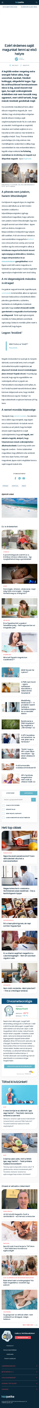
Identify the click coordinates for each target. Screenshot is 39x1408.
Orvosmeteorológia (10, 7)
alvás (5, 586)
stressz (5, 486)
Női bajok (6, 620)
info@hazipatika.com (7, 1402)
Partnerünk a (21, 1074)
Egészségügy (7, 1211)
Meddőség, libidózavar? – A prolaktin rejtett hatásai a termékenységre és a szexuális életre (28, 707)
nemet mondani (20, 416)
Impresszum (10, 1346)
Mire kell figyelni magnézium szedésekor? (15, 658)
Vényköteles (10, 809)
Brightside (27, 159)
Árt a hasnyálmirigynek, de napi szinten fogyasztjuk (17, 924)
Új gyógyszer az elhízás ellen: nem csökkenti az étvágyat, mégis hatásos (18, 1317)
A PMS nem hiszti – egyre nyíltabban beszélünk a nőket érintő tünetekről (28, 687)
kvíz (4, 1107)
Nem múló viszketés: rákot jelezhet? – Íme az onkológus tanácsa (19, 989)
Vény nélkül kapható (14, 813)
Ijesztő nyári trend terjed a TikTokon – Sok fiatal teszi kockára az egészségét (19, 1248)
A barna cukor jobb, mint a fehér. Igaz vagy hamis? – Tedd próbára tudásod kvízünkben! (17, 1161)
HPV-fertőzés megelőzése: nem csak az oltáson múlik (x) (28, 778)
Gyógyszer (10, 793)
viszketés (7, 985)
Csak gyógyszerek (13, 805)
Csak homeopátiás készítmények (18, 817)
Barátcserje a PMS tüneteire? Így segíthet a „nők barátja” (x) (28, 724)
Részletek (13, 348)
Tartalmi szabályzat (10, 1358)
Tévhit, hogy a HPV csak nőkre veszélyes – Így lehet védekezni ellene (28, 753)
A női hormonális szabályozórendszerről (26, 766)
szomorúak (6, 293)
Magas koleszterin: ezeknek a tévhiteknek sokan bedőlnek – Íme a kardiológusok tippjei (19, 891)
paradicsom (7, 853)
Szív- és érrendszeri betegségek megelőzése (18, 1277)
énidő (24, 486)
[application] (19, 508)
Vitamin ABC (7, 654)
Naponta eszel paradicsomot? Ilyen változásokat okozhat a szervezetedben (19, 858)
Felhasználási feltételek (10, 1350)
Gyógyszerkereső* (9, 1378)
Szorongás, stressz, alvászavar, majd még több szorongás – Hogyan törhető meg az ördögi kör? (19, 591)
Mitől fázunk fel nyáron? (27, 671)
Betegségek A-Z (7, 1372)
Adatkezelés (10, 1354)
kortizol (30, 239)
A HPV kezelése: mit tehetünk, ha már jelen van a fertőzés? (28, 738)
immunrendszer (8, 261)
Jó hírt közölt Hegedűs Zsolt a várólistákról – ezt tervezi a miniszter (19, 1215)
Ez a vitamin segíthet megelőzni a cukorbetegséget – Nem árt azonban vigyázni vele (19, 955)
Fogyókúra (7, 1312)
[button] (19, 1366)
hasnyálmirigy (8, 920)
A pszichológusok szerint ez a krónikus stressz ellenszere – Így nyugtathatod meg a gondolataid (17, 557)
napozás (6, 1243)
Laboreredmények (8, 1366)
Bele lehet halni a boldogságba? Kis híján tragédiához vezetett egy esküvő (18, 1282)
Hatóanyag (28, 793)
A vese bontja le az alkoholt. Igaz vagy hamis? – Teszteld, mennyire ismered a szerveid (18, 1113)
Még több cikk (28, 1325)
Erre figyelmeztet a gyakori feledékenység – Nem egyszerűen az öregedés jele (19, 625)
